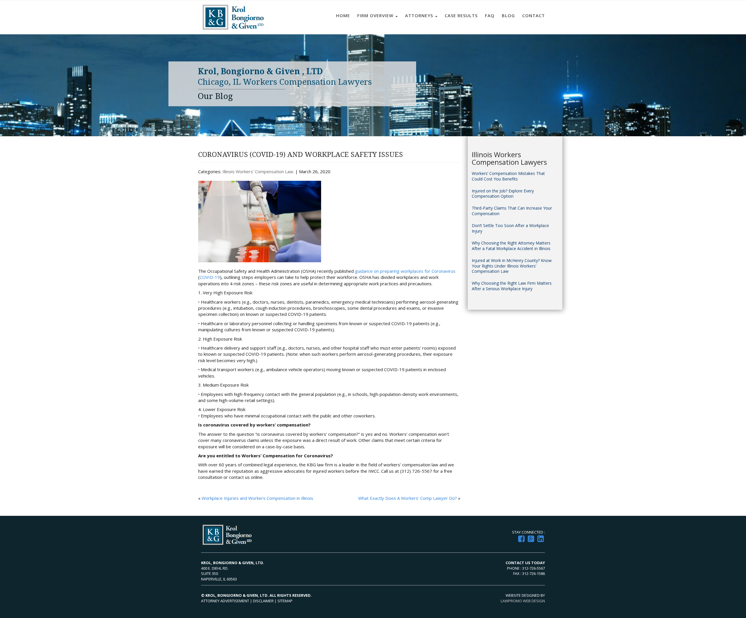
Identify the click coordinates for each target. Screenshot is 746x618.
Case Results (461, 15)
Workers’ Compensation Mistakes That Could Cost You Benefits (508, 176)
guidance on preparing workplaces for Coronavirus (405, 271)
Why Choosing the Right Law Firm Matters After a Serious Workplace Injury (512, 286)
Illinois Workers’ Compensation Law (257, 171)
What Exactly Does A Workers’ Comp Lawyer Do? (407, 498)
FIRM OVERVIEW (376, 15)
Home (343, 15)
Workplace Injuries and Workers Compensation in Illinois (257, 498)
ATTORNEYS (419, 15)
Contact (533, 15)
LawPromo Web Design (523, 600)
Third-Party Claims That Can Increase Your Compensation (512, 211)
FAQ (490, 15)
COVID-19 (210, 277)
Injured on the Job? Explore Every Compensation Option (503, 193)
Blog (508, 15)
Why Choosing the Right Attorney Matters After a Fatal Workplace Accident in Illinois (511, 245)
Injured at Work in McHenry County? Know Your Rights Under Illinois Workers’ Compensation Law (512, 266)
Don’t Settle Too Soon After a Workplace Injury (510, 228)
